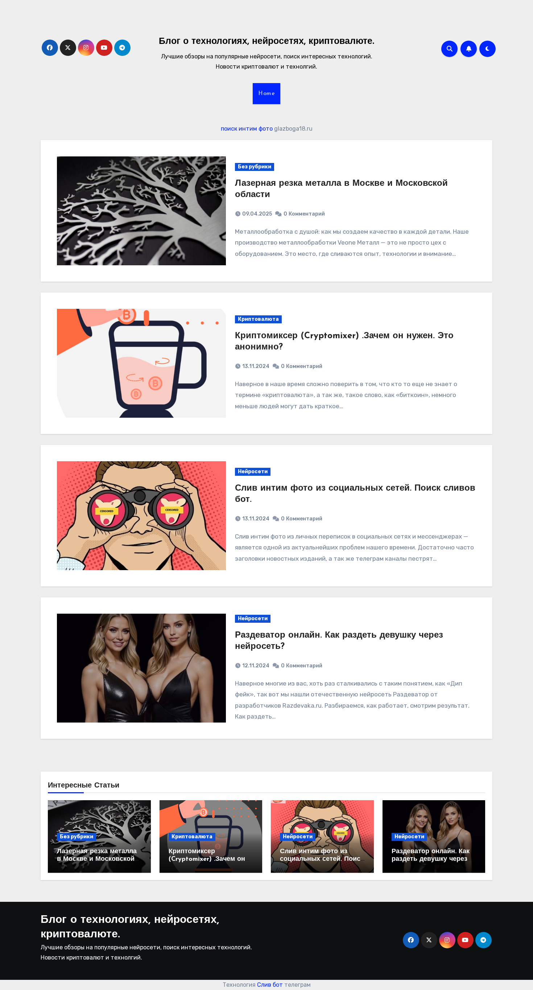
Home (266, 94)
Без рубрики (254, 167)
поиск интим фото (247, 128)
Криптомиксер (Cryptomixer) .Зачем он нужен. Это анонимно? (207, 859)
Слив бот (270, 984)
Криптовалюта (258, 319)
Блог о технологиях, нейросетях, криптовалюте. (266, 41)
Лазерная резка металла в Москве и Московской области (97, 859)
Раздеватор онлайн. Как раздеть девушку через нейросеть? (431, 859)
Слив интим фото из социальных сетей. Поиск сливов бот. (322, 859)
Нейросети (253, 472)
